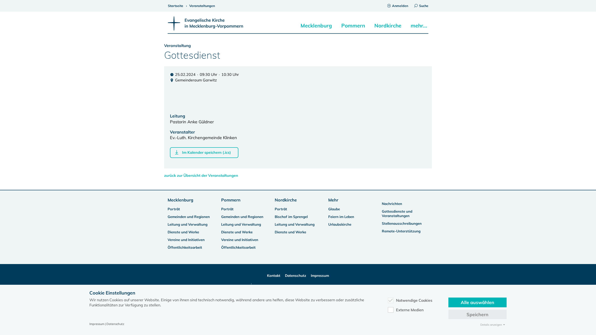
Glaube (334, 209)
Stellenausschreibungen (402, 223)
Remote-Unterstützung (401, 231)
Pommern (353, 25)
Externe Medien (410, 310)
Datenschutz (295, 275)
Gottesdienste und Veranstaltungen (397, 213)
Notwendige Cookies (414, 300)
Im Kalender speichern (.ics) (206, 152)
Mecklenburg (316, 25)
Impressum (320, 275)
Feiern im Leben (341, 216)
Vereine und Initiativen (186, 240)
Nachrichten (392, 203)
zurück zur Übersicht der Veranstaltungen (201, 175)
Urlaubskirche (339, 224)
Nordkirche (387, 25)
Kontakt (273, 275)
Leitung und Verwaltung (187, 224)
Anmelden (400, 6)
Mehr (333, 200)
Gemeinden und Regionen (189, 216)
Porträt (174, 209)
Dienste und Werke (183, 232)
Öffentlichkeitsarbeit (185, 247)
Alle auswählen (477, 302)
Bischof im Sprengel (291, 216)
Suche (423, 6)
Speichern (477, 314)
